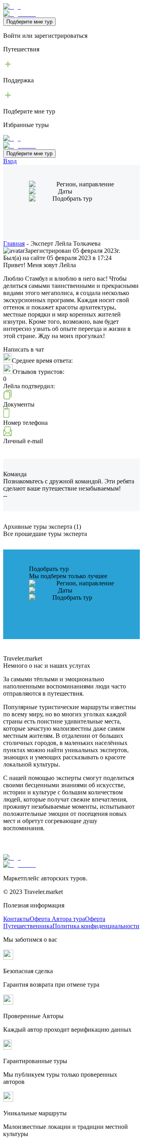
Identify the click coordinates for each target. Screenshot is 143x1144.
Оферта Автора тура (57, 918)
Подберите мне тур (29, 22)
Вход (10, 161)
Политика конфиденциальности (95, 926)
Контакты (16, 918)
